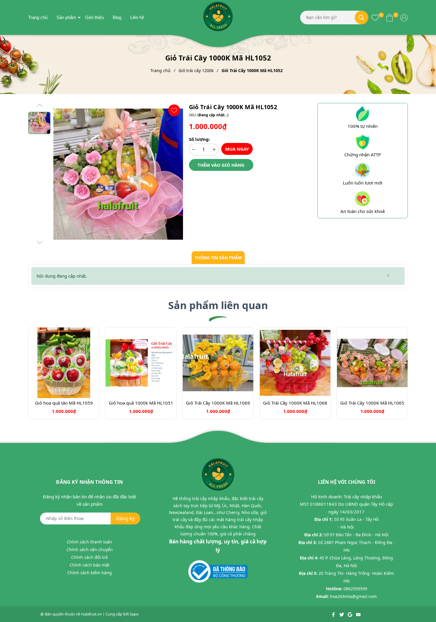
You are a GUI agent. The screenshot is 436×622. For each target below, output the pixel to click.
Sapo (134, 614)
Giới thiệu (94, 17)
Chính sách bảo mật (89, 565)
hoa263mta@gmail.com (353, 596)
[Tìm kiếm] (361, 17)
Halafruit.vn (91, 614)
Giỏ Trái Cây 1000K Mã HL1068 (295, 403)
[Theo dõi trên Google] (350, 614)
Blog (117, 17)
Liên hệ (137, 17)
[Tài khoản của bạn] (404, 17)
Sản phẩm (66, 17)
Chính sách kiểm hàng (89, 572)
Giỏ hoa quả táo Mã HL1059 (64, 403)
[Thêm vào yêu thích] (174, 110)
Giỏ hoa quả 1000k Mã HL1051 (141, 403)
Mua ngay (237, 149)
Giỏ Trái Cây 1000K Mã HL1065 (372, 403)
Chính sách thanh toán (89, 542)
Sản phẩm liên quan (218, 305)
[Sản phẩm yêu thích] (375, 17)
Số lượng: (199, 139)
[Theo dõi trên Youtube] (358, 614)
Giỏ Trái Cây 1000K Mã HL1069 (218, 403)
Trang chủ (37, 17)
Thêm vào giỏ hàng (221, 165)
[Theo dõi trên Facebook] (333, 614)
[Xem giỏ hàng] (389, 17)
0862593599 (355, 588)
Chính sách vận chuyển (89, 549)
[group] (118, 174)
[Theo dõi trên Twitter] (342, 614)
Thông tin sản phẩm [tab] (218, 257)
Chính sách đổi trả (89, 557)
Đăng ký (125, 518)
